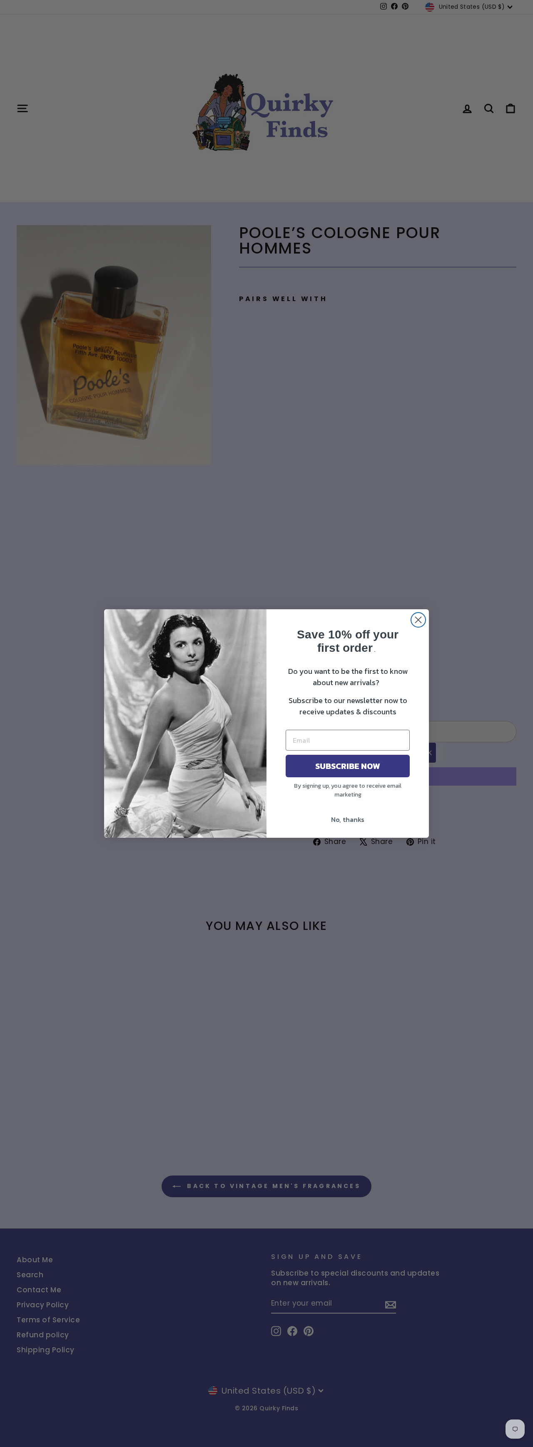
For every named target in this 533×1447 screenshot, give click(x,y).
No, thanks (347, 819)
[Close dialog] (418, 620)
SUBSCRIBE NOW (347, 766)
